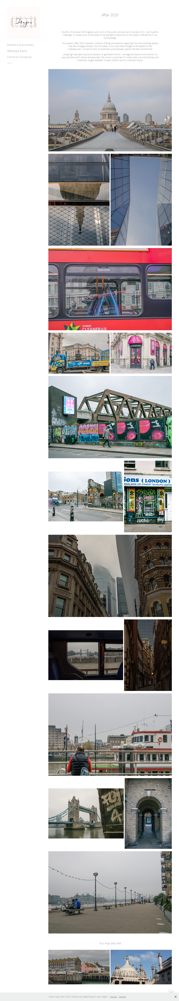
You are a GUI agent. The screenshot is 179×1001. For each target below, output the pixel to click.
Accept (113, 996)
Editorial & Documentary (20, 44)
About (10, 63)
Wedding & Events (17, 51)
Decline (122, 996)
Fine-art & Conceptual (19, 57)
